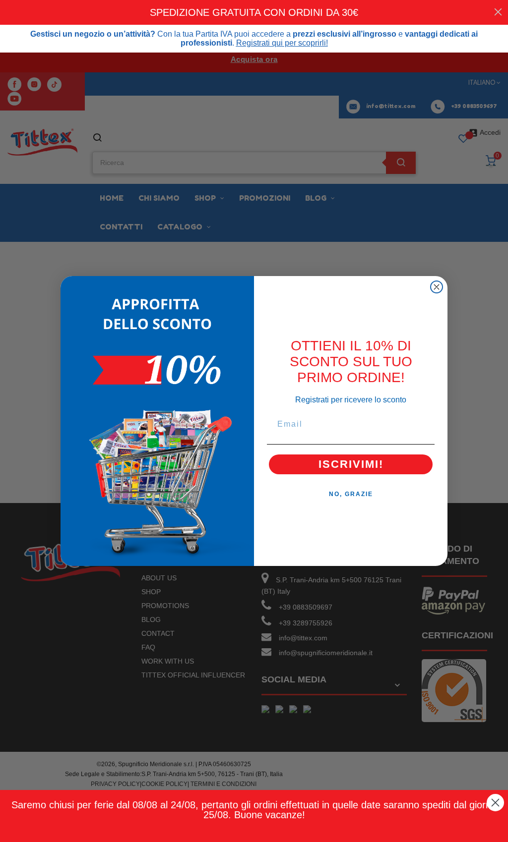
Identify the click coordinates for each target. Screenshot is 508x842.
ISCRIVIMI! (350, 464)
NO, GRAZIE (351, 494)
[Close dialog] (437, 287)
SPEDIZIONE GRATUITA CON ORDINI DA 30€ (254, 12)
